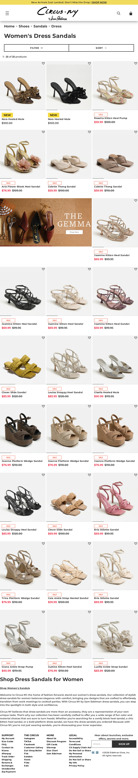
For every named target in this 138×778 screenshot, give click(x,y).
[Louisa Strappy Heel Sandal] (69, 361)
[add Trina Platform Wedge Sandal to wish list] (43, 543)
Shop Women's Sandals (15, 688)
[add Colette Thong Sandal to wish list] (89, 132)
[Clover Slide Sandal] (23, 361)
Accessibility (76, 738)
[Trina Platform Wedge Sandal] (23, 567)
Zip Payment (9, 771)
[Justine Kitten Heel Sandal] (69, 636)
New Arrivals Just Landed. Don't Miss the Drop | (69, 2)
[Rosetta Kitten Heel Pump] (115, 87)
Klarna (5, 750)
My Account (8, 738)
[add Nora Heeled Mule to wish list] (43, 63)
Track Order (8, 756)
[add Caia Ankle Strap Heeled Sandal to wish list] (89, 543)
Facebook (29, 744)
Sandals (28, 756)
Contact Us (7, 747)
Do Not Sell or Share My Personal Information (80, 753)
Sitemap (51, 747)
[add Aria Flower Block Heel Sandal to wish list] (43, 132)
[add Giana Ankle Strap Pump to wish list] (43, 612)
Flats (26, 762)
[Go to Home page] (57, 13)
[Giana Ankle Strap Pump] (23, 636)
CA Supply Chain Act (80, 747)
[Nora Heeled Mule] (23, 87)
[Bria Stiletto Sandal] (115, 499)
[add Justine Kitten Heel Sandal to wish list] (89, 612)
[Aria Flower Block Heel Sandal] (23, 156)
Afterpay (6, 753)
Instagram (29, 738)
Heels (27, 759)
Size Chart (52, 750)
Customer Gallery (33, 747)
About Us (51, 738)
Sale (26, 765)
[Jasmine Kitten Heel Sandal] (115, 224)
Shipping (6, 759)
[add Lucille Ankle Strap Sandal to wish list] (135, 612)
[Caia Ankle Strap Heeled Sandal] (69, 567)
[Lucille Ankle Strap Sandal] (115, 636)
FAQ (4, 744)
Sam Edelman (54, 753)
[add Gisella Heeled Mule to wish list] (135, 337)
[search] (118, 14)
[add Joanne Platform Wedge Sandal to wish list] (43, 406)
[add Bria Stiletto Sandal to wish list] (135, 475)
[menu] (7, 14)
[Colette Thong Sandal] (69, 156)
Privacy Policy (76, 765)
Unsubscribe (8, 768)
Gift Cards (52, 744)
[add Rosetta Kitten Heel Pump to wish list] (135, 63)
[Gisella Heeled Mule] (115, 361)
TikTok (27, 741)
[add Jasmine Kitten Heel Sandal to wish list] (135, 200)
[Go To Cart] (130, 13)
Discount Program (56, 741)
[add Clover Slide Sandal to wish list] (43, 337)
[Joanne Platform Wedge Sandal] (23, 430)
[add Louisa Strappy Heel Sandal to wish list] (89, 337)
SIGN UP (124, 744)
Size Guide (7, 741)
